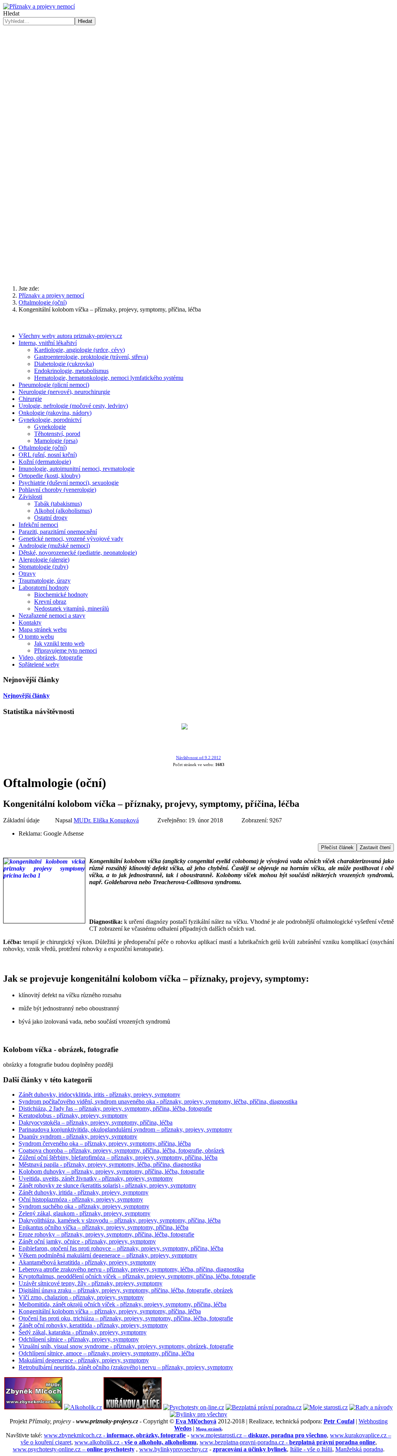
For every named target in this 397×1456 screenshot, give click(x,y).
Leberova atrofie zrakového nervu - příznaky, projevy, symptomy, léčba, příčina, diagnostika (131, 1269)
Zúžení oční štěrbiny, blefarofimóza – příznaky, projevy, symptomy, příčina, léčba (118, 1157)
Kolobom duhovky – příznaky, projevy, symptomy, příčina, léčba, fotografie (111, 1171)
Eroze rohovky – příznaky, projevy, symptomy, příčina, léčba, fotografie (106, 1234)
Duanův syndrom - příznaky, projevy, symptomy (78, 1136)
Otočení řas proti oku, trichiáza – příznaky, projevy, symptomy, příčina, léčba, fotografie (126, 1318)
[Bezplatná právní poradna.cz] (264, 1407)
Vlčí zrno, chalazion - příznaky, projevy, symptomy (81, 1297)
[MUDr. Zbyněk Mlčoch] (33, 1407)
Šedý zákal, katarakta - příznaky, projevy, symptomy (83, 1332)
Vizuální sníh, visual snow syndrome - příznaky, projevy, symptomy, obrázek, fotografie (126, 1346)
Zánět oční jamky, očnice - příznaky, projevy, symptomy (87, 1241)
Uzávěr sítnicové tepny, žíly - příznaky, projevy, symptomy (90, 1283)
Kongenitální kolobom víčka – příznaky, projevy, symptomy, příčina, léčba (110, 1311)
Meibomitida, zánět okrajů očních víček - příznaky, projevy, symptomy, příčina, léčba (122, 1304)
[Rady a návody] (371, 1407)
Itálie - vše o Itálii (311, 1449)
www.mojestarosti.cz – (259, 1435)
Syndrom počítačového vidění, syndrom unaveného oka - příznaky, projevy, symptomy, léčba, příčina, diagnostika (158, 1101)
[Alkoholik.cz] (83, 1407)
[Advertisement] (198, 218)
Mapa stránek (209, 1428)
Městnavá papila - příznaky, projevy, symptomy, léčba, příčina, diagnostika (110, 1164)
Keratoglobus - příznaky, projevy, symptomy (73, 1115)
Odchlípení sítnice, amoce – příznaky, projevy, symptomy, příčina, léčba (106, 1353)
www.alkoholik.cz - (135, 1442)
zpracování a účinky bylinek (250, 1449)
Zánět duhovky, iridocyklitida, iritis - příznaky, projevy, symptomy (99, 1094)
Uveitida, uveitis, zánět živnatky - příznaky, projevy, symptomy (96, 1178)
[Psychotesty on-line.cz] (193, 1407)
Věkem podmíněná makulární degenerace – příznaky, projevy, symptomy (108, 1255)
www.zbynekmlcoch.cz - (115, 1435)
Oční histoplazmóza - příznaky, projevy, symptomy (81, 1199)
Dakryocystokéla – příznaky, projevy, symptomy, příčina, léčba (96, 1122)
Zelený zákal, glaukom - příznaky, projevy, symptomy (84, 1213)
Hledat (11, 13)
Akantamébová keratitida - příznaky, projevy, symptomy (87, 1262)
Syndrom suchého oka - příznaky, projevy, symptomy (84, 1206)
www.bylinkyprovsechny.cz (173, 1449)
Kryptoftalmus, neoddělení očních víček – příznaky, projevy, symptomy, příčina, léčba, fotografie (137, 1276)
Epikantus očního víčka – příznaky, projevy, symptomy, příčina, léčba (103, 1227)
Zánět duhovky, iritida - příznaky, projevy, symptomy (83, 1192)
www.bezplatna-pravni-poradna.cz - (287, 1442)
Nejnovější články (26, 695)
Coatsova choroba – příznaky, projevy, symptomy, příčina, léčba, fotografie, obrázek (121, 1150)
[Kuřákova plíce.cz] (133, 1407)
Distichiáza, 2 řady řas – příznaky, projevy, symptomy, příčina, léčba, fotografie (115, 1108)
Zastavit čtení (375, 847)
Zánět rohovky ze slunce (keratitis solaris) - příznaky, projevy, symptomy (107, 1185)
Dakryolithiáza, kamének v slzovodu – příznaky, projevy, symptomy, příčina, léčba (120, 1220)
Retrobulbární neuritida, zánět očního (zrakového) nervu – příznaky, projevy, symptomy (126, 1367)
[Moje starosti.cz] (325, 1407)
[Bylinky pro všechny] (198, 1414)
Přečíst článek (337, 847)
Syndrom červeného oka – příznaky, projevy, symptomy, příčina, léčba (105, 1143)
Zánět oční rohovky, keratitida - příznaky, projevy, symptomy (93, 1325)
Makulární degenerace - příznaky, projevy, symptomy (84, 1360)
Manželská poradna (359, 1449)
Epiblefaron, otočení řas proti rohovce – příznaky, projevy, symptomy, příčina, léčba (121, 1248)
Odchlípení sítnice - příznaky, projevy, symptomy (79, 1339)
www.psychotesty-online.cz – (74, 1449)
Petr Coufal (339, 1421)
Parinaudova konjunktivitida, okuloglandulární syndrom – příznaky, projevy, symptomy (125, 1129)
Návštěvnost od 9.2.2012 (198, 758)
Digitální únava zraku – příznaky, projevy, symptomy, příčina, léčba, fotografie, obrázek (126, 1290)
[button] (198, 141)
